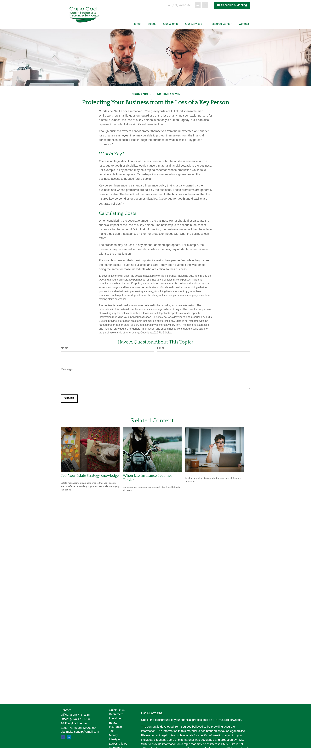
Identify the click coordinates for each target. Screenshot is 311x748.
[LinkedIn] (198, 5)
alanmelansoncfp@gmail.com (80, 731)
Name (65, 348)
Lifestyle (114, 739)
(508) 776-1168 (80, 714)
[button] (137, 24)
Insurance (115, 726)
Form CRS (156, 713)
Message (67, 369)
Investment (116, 718)
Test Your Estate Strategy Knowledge (90, 476)
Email (160, 348)
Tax (111, 731)
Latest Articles (118, 743)
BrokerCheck (232, 719)
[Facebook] (205, 5)
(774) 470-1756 (181, 5)
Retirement (116, 714)
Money (113, 735)
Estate (113, 722)
